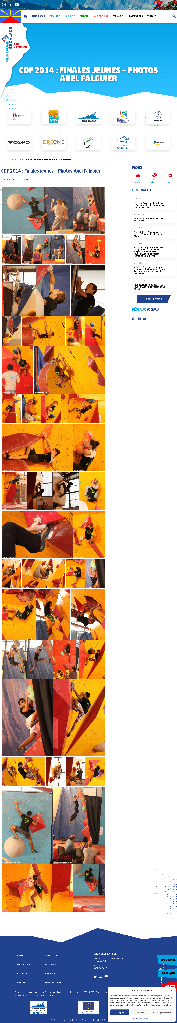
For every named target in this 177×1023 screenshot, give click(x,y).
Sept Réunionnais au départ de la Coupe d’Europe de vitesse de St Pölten (149, 286)
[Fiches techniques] (154, 175)
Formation (50, 964)
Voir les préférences (162, 1012)
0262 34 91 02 (100, 965)
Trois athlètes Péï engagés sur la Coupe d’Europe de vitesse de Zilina (149, 234)
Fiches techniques (154, 181)
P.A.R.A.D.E (50, 973)
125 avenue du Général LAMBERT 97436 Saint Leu (109, 959)
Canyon (21, 982)
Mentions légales (78, 1020)
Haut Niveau (24, 964)
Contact (52, 1020)
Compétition (15, 159)
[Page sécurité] (138, 175)
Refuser (140, 1012)
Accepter (119, 1012)
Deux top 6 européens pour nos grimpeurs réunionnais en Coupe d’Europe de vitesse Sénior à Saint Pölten (149, 270)
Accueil (4, 159)
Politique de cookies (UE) (102, 1020)
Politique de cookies (140, 1018)
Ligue (20, 955)
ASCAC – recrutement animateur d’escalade (148, 219)
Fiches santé (170, 181)
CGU (63, 1020)
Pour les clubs (53, 982)
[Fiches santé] (170, 175)
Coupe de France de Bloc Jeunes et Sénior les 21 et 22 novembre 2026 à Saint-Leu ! (149, 205)
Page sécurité (138, 181)
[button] (172, 990)
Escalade (22, 973)
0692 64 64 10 (100, 968)
